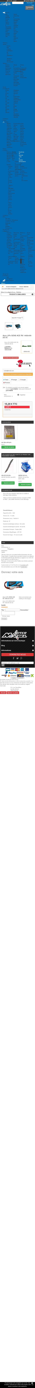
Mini (13, 155)
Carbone (22, 239)
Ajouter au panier (13, 693)
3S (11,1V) (7, 98)
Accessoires (10, 62)
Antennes (7, 223)
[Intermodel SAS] (3, 4)
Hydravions (8, 28)
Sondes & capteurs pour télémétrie (10, 185)
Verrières (15, 20)
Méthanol (7, 69)
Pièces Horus (10, 203)
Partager (14, 379)
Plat (13, 160)
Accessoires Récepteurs (10, 156)
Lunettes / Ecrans (10, 221)
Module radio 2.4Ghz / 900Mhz (9, 161)
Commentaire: (24, 610)
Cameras (7, 218)
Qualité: (3, 605)
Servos (14, 152)
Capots (15, 22)
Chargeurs (16, 98)
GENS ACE (27, 351)
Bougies (15, 85)
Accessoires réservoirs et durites (16, 254)
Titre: (3, 610)
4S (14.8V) (7, 102)
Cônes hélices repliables (22, 126)
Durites (15, 245)
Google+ (23, 379)
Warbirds (7, 17)
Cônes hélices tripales (22, 136)
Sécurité (15, 117)
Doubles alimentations (23, 171)
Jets (6, 36)
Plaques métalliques (23, 271)
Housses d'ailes (15, 32)
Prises (22, 73)
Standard (14, 153)
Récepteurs (10, 153)
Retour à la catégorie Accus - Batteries (11, 292)
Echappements (17, 71)
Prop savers (22, 75)
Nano (13, 158)
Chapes (9, 242)
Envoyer (4, 619)
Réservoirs (16, 244)
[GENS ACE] (26, 346)
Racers (7, 22)
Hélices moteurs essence (9, 136)
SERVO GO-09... (23, 475)
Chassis (9, 49)
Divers (15, 41)
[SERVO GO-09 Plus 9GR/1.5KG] (26, 465)
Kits (6, 14)
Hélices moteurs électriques (9, 131)
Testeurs (15, 101)
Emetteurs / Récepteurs (11, 220)
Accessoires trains (30, 244)
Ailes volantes (7, 32)
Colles (21, 237)
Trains (15, 24)
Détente (7, 35)
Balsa (21, 259)
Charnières (9, 244)
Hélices (9, 60)
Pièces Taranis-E (10, 199)
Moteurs (7, 65)
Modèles (7, 226)
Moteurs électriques (8, 67)
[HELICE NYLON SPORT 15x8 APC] (9, 465)
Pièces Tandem (17, 171)
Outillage (30, 256)
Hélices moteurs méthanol (9, 126)
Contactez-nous (17, 654)
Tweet (6, 379)
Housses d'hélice (15, 138)
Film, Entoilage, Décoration (23, 248)
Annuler (3, 693)
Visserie (22, 245)
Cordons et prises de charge (15, 106)
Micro (13, 157)
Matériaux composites (23, 268)
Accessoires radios (11, 190)
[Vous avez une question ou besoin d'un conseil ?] (24, 363)
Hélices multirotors (9, 146)
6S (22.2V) (7, 108)
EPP (21, 251)
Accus (7, 90)
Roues (28, 242)
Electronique (11, 193)
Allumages (16, 82)
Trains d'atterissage (30, 239)
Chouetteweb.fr (20, 678)
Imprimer (22, 395)
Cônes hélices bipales (22, 131)
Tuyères (15, 27)
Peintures (22, 264)
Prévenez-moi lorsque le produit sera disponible (18, 374)
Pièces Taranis (10, 195)
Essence (7, 71)
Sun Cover (15, 29)
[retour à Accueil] (2, 286)
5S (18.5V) (7, 105)
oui (22, 567)
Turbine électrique (7, 73)
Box (21, 169)
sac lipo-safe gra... (6, 442)
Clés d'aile (14, 35)
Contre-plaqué (22, 262)
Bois (21, 258)
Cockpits (15, 25)
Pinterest (7, 382)
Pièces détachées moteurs (16, 79)
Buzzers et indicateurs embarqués (16, 113)
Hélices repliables (9, 143)
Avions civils (7, 19)
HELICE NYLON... (6, 475)
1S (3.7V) (7, 92)
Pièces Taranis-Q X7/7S (10, 208)
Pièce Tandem (10, 213)
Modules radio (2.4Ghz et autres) (10, 177)
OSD (6, 225)
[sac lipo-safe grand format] (9, 432)
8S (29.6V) (7, 111)
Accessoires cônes (23, 144)
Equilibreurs (16, 141)
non (25, 567)
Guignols (9, 240)
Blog (3, 645)
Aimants (22, 266)
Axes (21, 71)
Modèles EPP (15, 38)
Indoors (7, 30)
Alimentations (17, 99)
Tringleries (9, 245)
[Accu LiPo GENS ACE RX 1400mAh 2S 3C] (9, 326)
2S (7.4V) (7, 95)
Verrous (9, 247)
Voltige (7, 16)
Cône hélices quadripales (23, 140)
